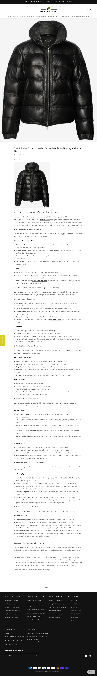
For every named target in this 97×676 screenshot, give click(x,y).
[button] (7, 9)
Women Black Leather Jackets (36, 610)
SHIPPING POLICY (76, 617)
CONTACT (74, 604)
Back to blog (49, 587)
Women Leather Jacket (34, 600)
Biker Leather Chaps (55, 617)
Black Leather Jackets (11, 604)
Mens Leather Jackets (11, 600)
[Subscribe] (37, 655)
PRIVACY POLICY (76, 610)
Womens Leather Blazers (34, 620)
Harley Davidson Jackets (56, 604)
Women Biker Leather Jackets (36, 613)
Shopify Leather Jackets (57, 671)
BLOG (72, 621)
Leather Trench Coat (11, 614)
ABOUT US (74, 600)
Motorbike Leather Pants (56, 614)
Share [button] (18, 159)
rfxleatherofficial (42, 671)
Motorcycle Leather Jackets (57, 607)
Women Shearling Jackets (35, 616)
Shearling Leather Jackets (13, 610)
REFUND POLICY (76, 607)
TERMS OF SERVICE (76, 614)
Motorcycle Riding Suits (56, 600)
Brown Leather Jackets (12, 607)
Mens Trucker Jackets (11, 617)
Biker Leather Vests (55, 610)
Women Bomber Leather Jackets (34, 605)
